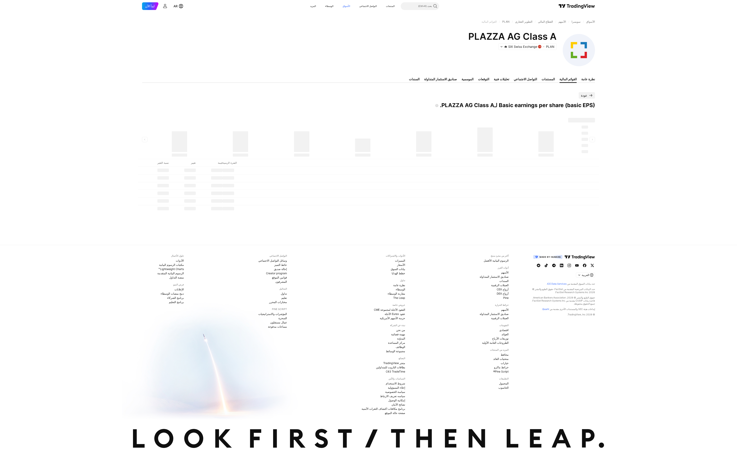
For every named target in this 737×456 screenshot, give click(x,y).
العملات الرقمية (500, 285)
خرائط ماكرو (501, 367)
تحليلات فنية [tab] (501, 79)
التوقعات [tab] (483, 79)
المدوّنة (401, 338)
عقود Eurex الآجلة (395, 314)
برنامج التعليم (176, 302)
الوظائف (400, 347)
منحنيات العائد (501, 358)
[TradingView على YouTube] (577, 265)
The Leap (399, 297)
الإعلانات (179, 289)
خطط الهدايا (398, 273)
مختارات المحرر (278, 302)
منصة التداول (176, 277)
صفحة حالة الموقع (395, 413)
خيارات (505, 363)
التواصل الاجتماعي (368, 6)
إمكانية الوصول (396, 400)
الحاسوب (503, 387)
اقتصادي (504, 330)
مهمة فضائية (398, 334)
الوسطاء (329, 6)
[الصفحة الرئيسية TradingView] (577, 6)
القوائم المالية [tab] (568, 79)
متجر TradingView (394, 363)
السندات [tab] (414, 79)
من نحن (400, 330)
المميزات (400, 260)
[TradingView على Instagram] (569, 265)
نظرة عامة (399, 285)
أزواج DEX (503, 293)
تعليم (284, 297)
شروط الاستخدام (395, 383)
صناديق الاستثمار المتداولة (494, 276)
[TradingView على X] (592, 265)
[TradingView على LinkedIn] (561, 265)
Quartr (545, 309)
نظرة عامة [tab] (588, 79)
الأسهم (505, 272)
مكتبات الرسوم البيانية (171, 264)
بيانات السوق (398, 269)
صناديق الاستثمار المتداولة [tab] (440, 79)
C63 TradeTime (395, 371)
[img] (505, 46)
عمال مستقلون (278, 322)
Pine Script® (501, 371)
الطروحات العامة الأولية (495, 342)
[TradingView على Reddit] (538, 265)
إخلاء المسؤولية (396, 387)
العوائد (505, 334)
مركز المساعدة (396, 342)
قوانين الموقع (279, 277)
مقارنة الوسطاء (396, 293)
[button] (383, 6)
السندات (504, 281)
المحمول (504, 383)
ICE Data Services (557, 283)
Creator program (276, 273)
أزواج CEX (503, 289)
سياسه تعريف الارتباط (392, 396)
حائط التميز (280, 264)
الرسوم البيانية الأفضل (496, 260)
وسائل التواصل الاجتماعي (272, 260)
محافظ (505, 354)
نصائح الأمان (398, 404)
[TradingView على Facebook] (584, 265)
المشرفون (281, 281)
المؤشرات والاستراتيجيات (272, 314)
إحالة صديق (280, 269)
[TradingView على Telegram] (554, 265)
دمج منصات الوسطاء (172, 293)
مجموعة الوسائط (395, 351)
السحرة (282, 318)
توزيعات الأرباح (500, 338)
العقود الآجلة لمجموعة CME (389, 309)
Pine (506, 297)
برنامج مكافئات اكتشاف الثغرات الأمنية (383, 408)
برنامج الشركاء (175, 297)
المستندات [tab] (548, 79)
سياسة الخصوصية (395, 391)
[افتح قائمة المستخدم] (165, 6)
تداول (284, 293)
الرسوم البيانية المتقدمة (170, 273)
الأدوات (180, 260)
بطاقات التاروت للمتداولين (390, 367)
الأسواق (346, 6)
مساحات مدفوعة (277, 326)
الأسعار (401, 264)
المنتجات (390, 6)
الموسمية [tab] (467, 79)
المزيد (313, 6)
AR (176, 6)
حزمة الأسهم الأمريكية (392, 318)
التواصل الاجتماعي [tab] (525, 79)
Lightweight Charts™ (171, 269)
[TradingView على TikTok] (546, 265)
